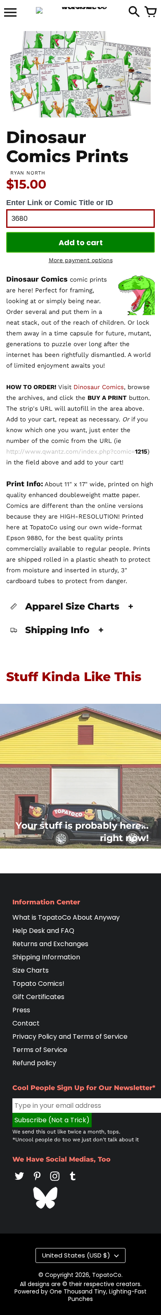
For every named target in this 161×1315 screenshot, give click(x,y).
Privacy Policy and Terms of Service (70, 1036)
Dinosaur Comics (98, 387)
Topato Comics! (38, 983)
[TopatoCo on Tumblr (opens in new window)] (73, 1181)
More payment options (81, 260)
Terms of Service (39, 1049)
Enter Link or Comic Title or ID (59, 202)
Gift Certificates (38, 997)
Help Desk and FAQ (43, 930)
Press (21, 1010)
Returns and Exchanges (50, 944)
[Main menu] (10, 13)
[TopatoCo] (80, 10)
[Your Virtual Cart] (150, 12)
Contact (26, 1023)
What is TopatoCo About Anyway (66, 917)
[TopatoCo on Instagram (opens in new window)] (55, 1181)
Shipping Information (46, 957)
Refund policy (34, 1063)
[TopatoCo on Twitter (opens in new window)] (19, 1181)
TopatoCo (106, 1275)
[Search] (134, 12)
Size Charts (30, 970)
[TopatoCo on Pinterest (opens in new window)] (37, 1181)
